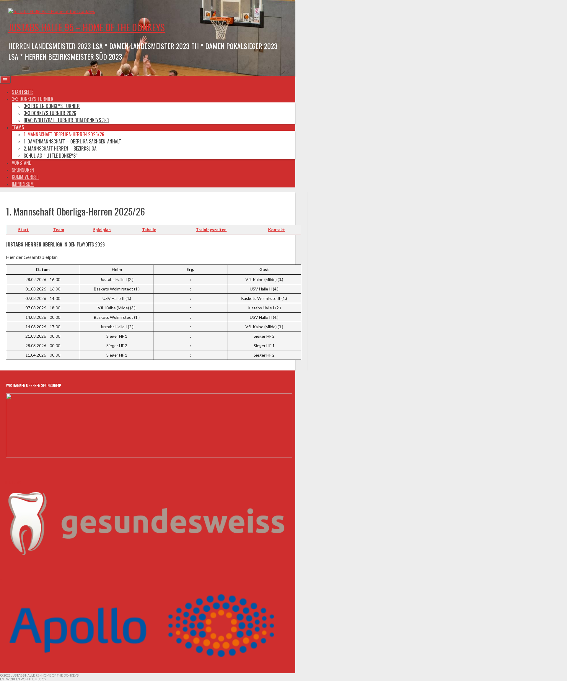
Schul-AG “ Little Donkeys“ (50, 155)
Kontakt (276, 229)
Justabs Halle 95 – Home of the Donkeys (86, 27)
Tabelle (149, 229)
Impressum (23, 183)
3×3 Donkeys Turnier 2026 (50, 113)
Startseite (22, 91)
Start (23, 229)
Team (58, 229)
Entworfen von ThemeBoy (23, 679)
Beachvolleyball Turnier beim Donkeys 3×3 (66, 120)
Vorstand (22, 162)
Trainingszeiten (211, 229)
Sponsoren (23, 169)
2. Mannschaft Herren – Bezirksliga (60, 148)
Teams (18, 127)
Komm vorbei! (25, 176)
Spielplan (102, 229)
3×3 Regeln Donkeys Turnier (52, 106)
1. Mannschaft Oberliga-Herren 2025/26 (64, 134)
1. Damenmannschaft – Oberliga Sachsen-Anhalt (72, 141)
